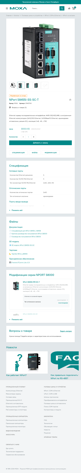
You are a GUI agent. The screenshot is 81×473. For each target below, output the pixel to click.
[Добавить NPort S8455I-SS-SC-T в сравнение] (70, 99)
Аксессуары (10, 435)
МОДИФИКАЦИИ (51, 153)
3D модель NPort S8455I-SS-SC (23, 245)
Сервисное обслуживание (15, 455)
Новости (47, 430)
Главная (9, 15)
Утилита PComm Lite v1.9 (21, 262)
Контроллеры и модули (52, 410)
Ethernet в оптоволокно (14, 403)
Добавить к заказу (40, 143)
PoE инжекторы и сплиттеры (16, 410)
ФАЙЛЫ (34, 153)
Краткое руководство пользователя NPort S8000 (29, 234)
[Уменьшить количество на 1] (23, 137)
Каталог (17, 15)
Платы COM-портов (51, 407)
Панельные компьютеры (15, 423)
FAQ (45, 420)
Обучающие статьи (50, 426)
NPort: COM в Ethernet (53, 15)
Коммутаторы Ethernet (14, 391)
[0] (73, 8)
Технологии (48, 423)
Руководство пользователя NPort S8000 (26, 236)
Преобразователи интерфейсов (55, 400)
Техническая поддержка (14, 451)
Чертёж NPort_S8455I (19, 254)
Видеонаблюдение (13, 431)
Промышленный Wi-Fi (14, 400)
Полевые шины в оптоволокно (55, 403)
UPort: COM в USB (50, 394)
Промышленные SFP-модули (16, 407)
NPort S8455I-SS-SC (30, 314)
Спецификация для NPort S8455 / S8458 (26, 231)
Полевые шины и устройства (32, 15)
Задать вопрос (66, 331)
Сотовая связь (11, 397)
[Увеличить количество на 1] (34, 137)
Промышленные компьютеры (16, 420)
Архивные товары (50, 437)
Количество (13, 137)
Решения (47, 433)
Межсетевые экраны (13, 394)
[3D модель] (13, 85)
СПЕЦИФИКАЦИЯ (18, 153)
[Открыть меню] (7, 8)
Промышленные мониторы (15, 426)
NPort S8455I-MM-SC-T (31, 282)
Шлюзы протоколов (51, 397)
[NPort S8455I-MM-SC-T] (16, 285)
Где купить (9, 448)
